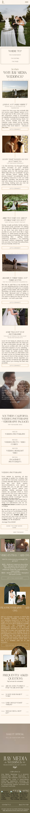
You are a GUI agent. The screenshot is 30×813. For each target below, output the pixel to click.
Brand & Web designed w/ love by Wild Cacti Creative (16, 809)
